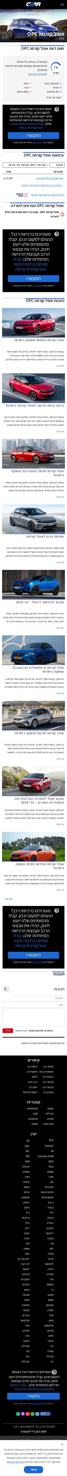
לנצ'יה (50, 1269)
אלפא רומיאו (47, 1192)
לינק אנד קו (24, 1259)
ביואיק (26, 1202)
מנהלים (50, 1113)
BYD (51, 1140)
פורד (27, 1325)
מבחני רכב (48, 1082)
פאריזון (26, 1315)
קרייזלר (50, 1356)
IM (52, 1151)
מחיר (8, 171)
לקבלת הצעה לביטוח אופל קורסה (47, 195)
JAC (27, 1151)
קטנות (50, 1108)
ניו (53, 1290)
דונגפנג (50, 1228)
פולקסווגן (49, 1325)
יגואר (27, 1254)
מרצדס (26, 1284)
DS (28, 1141)
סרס (51, 1315)
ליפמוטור (49, 1264)
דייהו (27, 1228)
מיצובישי (25, 1279)
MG (28, 1156)
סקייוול (26, 1310)
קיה (28, 1351)
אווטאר (50, 1172)
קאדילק (26, 1346)
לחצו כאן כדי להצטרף (34, 1431)
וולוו (28, 1243)
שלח (7, 1030)
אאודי (51, 1166)
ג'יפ (28, 1212)
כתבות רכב (48, 1077)
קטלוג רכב (48, 1066)
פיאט (51, 1336)
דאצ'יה (50, 1223)
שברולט (25, 1361)
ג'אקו (27, 1207)
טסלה (51, 1254)
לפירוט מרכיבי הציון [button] (37, 74)
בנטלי (51, 1207)
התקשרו (33, 135)
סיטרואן (50, 1305)
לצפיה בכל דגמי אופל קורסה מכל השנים (42, 185)
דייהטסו (50, 1233)
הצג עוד (8, 899)
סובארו (26, 1295)
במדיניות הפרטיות (15, 1462)
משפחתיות (32, 1108)
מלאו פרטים (37, 142)
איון (52, 1182)
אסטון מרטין (48, 1197)
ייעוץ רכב (33, 1087)
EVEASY (49, 1146)
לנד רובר (25, 1264)
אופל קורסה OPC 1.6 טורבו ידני (49, 178)
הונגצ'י (50, 1238)
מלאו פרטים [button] (37, 1403)
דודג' (27, 1223)
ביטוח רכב (32, 1066)
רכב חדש (32, 1082)
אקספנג (25, 1197)
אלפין (27, 1192)
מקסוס (50, 1284)
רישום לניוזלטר (30, 1092)
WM (27, 1161)
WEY (51, 1161)
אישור (33, 1469)
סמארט (26, 1305)
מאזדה (50, 1274)
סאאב (50, 1295)
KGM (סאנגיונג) (46, 1156)
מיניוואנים (33, 1119)
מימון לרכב (31, 1071)
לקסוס (26, 1269)
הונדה (27, 1238)
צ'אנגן (27, 1341)
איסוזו (27, 1187)
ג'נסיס (50, 1218)
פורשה (50, 1330)
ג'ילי (52, 1212)
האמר (27, 1233)
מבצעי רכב (48, 1087)
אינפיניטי (49, 1187)
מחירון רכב (48, 1092)
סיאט (27, 1300)
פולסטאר (25, 1320)
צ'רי (52, 1346)
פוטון (51, 1320)
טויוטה (27, 1248)
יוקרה (35, 1113)
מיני (52, 1279)
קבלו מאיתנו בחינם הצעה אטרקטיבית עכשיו (27, 125)
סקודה (50, 1310)
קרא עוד (60, 365)
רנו (52, 1361)
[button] (45, 1414)
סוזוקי (51, 1300)
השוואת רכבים (47, 1071)
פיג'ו (27, 1336)
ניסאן (27, 1290)
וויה (52, 1243)
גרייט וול (26, 1218)
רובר (27, 1356)
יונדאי (51, 1259)
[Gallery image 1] (5, 36)
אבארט (26, 1166)
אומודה (26, 1172)
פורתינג (26, 1330)
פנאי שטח (48, 1124)
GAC (27, 1146)
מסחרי (34, 1124)
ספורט (50, 1119)
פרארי (51, 1341)
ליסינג (34, 1077)
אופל (51, 1177)
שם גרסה (58, 171)
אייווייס (26, 1182)
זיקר (51, 1248)
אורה (27, 1177)
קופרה (50, 1351)
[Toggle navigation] (62, 5)
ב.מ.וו (51, 1202)
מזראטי (26, 1274)
